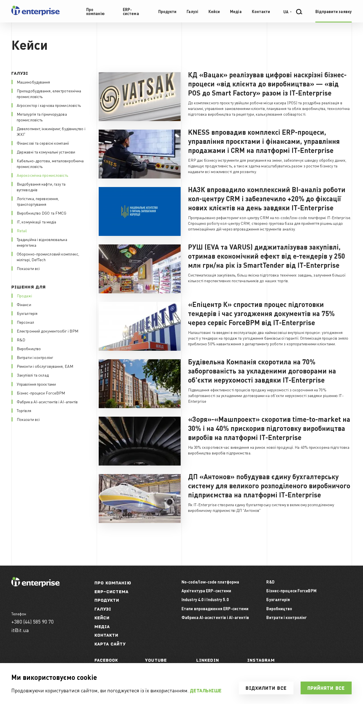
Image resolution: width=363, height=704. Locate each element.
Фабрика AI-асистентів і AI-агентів (47, 401)
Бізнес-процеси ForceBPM (41, 392)
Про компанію (112, 582)
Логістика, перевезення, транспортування (38, 201)
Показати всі (28, 268)
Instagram (261, 660)
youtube (156, 660)
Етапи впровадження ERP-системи (215, 608)
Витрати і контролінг (35, 357)
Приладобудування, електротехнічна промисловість (49, 93)
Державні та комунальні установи (46, 151)
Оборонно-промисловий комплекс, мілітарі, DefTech (48, 256)
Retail (22, 230)
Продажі (24, 295)
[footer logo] (35, 585)
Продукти (106, 600)
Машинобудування (33, 81)
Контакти (106, 635)
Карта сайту (110, 643)
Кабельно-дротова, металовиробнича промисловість (50, 163)
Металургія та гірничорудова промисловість (42, 116)
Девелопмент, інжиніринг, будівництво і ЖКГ (51, 131)
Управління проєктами (36, 384)
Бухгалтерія (27, 313)
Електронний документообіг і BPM (47, 330)
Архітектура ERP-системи (206, 590)
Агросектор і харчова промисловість (49, 105)
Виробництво (29, 348)
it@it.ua (20, 630)
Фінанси (24, 304)
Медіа (102, 626)
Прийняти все (326, 688)
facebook (106, 660)
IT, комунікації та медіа (36, 221)
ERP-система (111, 591)
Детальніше (206, 690)
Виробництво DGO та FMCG (41, 212)
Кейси (102, 617)
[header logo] (35, 14)
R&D (21, 339)
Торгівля (24, 410)
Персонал (25, 322)
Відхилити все (266, 688)
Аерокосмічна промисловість (42, 175)
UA (285, 11)
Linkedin (207, 660)
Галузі (102, 609)
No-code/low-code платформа (210, 581)
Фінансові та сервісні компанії (43, 143)
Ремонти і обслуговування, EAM (45, 366)
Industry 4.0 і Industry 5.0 (205, 599)
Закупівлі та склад (33, 374)
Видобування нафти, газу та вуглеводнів (41, 186)
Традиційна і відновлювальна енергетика (42, 242)
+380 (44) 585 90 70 (32, 621)
